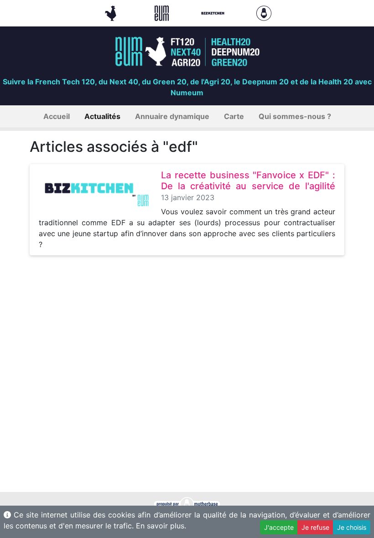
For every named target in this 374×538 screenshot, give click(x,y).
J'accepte (279, 527)
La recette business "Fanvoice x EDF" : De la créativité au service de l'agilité (248, 180)
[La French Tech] (111, 12)
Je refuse (315, 527)
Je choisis (351, 527)
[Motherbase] (263, 12)
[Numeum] (162, 12)
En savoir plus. (161, 525)
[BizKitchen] (213, 12)
